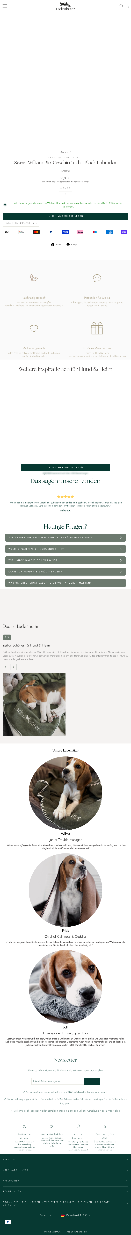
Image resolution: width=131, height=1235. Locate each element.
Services (9, 1159)
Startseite (65, 152)
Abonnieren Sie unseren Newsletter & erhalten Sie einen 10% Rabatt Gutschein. (56, 1203)
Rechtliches (12, 1191)
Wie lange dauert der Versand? (33, 560)
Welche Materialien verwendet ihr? (36, 548)
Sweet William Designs (65, 157)
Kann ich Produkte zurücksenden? (35, 571)
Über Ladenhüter (15, 1170)
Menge (65, 188)
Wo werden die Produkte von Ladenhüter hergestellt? (51, 537)
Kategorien (11, 1180)
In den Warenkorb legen (65, 467)
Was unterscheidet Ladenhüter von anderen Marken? (50, 582)
